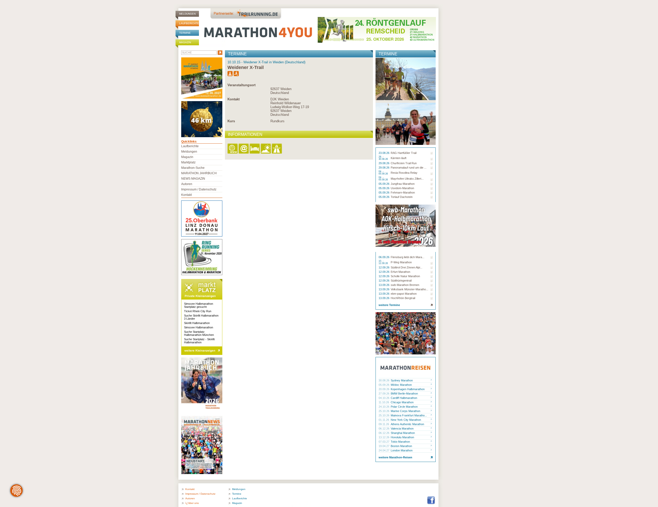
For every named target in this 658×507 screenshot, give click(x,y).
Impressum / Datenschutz (198, 189)
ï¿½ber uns (192, 503)
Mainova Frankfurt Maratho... (409, 415)
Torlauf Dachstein (402, 196)
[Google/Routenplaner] (277, 148)
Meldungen (187, 13)
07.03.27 (384, 441)
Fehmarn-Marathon (403, 192)
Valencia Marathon (402, 428)
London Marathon (402, 450)
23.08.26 (384, 152)
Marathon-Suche (193, 168)
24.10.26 (384, 406)
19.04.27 (384, 446)
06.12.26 (384, 428)
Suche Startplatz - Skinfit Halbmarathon (199, 341)
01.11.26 (384, 419)
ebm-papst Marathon (404, 293)
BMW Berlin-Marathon (404, 393)
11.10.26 (384, 402)
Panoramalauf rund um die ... (408, 167)
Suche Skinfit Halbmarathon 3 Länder (201, 317)
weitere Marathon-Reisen (395, 457)
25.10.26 (384, 411)
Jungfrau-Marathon (403, 183)
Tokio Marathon (400, 441)
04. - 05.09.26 (384, 172)
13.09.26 (384, 284)
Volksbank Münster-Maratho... (409, 289)
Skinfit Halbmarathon (197, 323)
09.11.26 (384, 424)
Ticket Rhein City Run (197, 311)
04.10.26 (384, 397)
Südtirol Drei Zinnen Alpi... (406, 267)
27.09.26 (384, 393)
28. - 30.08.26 (384, 158)
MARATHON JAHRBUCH (199, 173)
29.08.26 (384, 163)
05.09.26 (384, 183)
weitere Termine (389, 305)
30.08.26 (384, 380)
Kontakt (233, 99)
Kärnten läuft (398, 158)
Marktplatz (188, 162)
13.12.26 (384, 437)
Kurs (231, 121)
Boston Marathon (401, 446)
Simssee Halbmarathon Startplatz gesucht (198, 305)
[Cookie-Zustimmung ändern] (16, 490)
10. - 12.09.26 (384, 262)
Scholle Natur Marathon (405, 276)
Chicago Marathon (402, 402)
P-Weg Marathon (401, 262)
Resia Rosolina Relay (404, 172)
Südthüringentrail (401, 280)
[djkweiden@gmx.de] (244, 148)
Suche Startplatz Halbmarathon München (199, 333)
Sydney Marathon (402, 380)
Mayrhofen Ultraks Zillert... (407, 178)
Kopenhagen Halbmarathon (408, 389)
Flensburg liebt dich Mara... (407, 257)
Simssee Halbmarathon (198, 327)
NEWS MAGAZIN (193, 178)
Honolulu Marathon (402, 437)
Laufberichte (189, 23)
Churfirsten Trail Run (404, 163)
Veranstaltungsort (241, 85)
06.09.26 (384, 257)
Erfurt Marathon (400, 271)
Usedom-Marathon (402, 188)
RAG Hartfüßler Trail (403, 152)
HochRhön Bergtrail (403, 298)
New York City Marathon (406, 419)
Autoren (186, 184)
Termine (185, 32)
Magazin (185, 42)
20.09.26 (384, 389)
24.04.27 (384, 450)
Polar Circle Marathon (404, 406)
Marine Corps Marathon (405, 411)
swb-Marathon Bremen (405, 284)
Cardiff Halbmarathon (404, 397)
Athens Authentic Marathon (407, 424)
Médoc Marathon (401, 384)
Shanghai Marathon (403, 432)
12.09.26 (384, 267)
